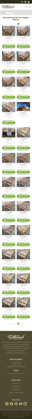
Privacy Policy (25, 415)
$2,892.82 (11, 120)
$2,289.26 (26, 314)
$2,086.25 (26, 44)
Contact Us (16, 383)
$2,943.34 (11, 242)
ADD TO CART (9, 46)
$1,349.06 (11, 146)
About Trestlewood (16, 392)
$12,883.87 (11, 290)
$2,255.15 (11, 218)
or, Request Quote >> (8, 48)
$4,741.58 (26, 95)
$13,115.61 (26, 242)
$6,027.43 (11, 69)
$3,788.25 (26, 266)
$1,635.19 (26, 194)
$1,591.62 (11, 95)
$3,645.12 (11, 194)
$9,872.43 (12, 170)
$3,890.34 (11, 314)
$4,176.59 (26, 290)
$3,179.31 (26, 69)
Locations (16, 389)
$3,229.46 (26, 146)
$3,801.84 (26, 170)
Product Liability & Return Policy (16, 417)
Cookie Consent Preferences (11, 415)
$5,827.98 (11, 44)
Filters (4, 13)
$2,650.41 (26, 218)
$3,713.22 (11, 266)
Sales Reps (16, 386)
